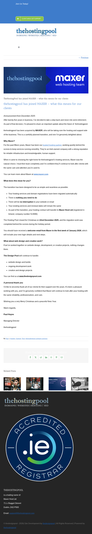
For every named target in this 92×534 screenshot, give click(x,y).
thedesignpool (49, 523)
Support (18, 338)
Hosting (12, 338)
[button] (5, 384)
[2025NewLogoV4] (37, 29)
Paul (7, 338)
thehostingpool (10, 528)
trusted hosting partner (52, 145)
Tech (23, 338)
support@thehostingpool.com (21, 513)
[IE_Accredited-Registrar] (39, 413)
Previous (84, 58)
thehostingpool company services (36, 338)
